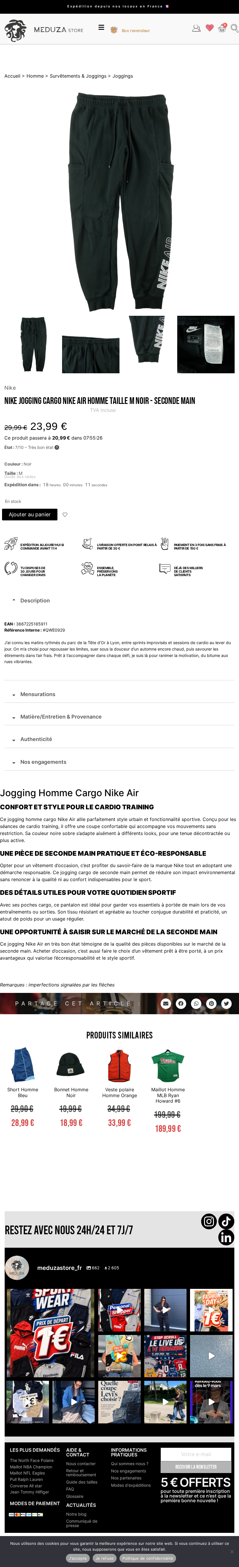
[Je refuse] (232, 1551)
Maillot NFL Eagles (27, 1472)
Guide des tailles (81, 1481)
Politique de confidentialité (147, 1558)
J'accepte (78, 1558)
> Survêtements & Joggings (75, 76)
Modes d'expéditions (131, 1485)
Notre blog (76, 1514)
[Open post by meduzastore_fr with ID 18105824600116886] (119, 1310)
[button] (101, 28)
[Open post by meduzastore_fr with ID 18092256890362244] (165, 1356)
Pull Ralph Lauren (26, 1479)
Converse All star (26, 1485)
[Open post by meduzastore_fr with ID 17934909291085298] (211, 1310)
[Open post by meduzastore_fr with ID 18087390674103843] (211, 1356)
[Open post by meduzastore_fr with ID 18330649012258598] (50, 1333)
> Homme (32, 76)
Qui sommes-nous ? (129, 1463)
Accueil (12, 76)
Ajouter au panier (30, 514)
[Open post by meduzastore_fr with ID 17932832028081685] (211, 1402)
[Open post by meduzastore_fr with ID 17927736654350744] (165, 1310)
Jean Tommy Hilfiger (29, 1491)
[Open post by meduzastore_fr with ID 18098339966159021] (119, 1402)
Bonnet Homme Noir (71, 1092)
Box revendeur (136, 30)
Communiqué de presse (81, 1523)
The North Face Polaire (32, 1460)
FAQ (70, 1488)
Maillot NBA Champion (31, 1466)
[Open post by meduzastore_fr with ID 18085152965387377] (27, 1402)
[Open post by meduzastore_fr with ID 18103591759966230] (73, 1402)
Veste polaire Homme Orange (119, 1092)
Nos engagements (128, 1470)
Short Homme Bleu (22, 1092)
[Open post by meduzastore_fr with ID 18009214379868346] (119, 1356)
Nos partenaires (126, 1477)
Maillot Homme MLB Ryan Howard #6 (168, 1095)
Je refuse (105, 1558)
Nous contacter (81, 1463)
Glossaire (74, 1496)
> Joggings (119, 76)
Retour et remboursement (81, 1472)
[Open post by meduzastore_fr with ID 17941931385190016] (165, 1402)
